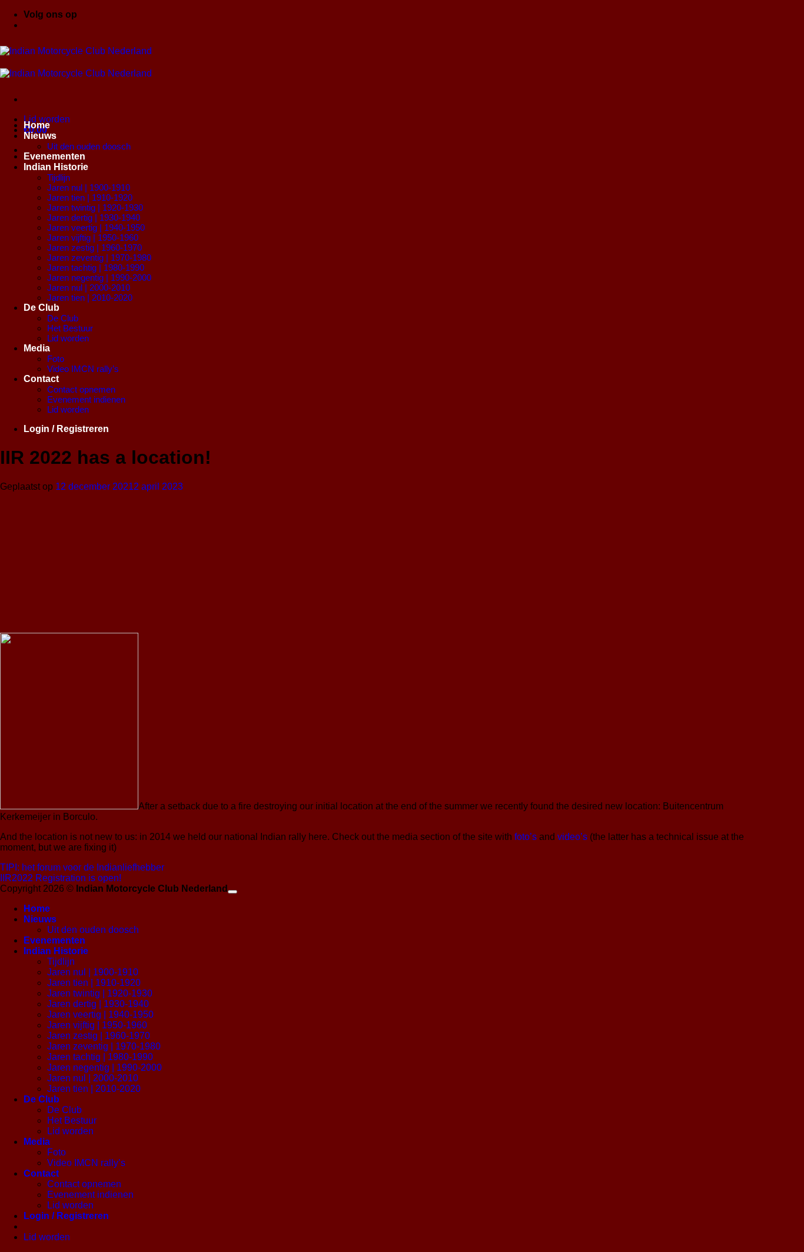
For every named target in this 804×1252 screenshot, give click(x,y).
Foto (55, 359)
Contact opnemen (81, 389)
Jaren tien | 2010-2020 (89, 298)
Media (37, 348)
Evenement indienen (86, 399)
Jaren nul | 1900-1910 (88, 187)
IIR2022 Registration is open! (60, 878)
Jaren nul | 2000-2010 (88, 288)
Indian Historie (56, 167)
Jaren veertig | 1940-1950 (96, 227)
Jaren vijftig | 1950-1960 (92, 238)
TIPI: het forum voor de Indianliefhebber (82, 867)
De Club (41, 308)
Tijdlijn (58, 177)
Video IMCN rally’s (83, 369)
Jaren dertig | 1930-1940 (93, 217)
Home (37, 125)
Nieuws (40, 136)
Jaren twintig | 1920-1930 (95, 207)
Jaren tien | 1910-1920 (89, 197)
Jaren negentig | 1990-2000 (99, 278)
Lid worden (68, 338)
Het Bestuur (70, 328)
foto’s (525, 837)
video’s (572, 837)
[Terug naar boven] (232, 892)
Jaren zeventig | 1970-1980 (99, 258)
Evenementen (54, 156)
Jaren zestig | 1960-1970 (94, 248)
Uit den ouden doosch (89, 146)
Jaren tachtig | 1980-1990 (95, 268)
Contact (41, 379)
